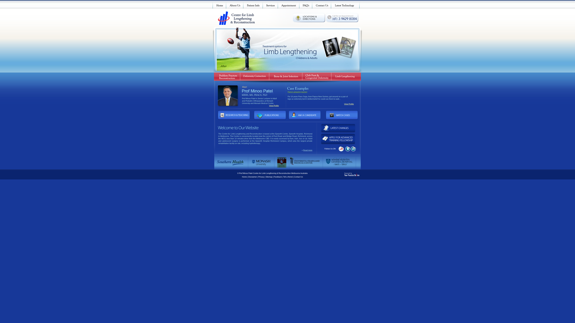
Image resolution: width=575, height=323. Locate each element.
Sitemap (269, 177)
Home (244, 177)
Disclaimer (252, 177)
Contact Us (298, 177)
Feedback (278, 177)
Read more (307, 150)
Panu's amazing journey (297, 92)
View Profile (274, 106)
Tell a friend (288, 177)
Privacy (261, 177)
